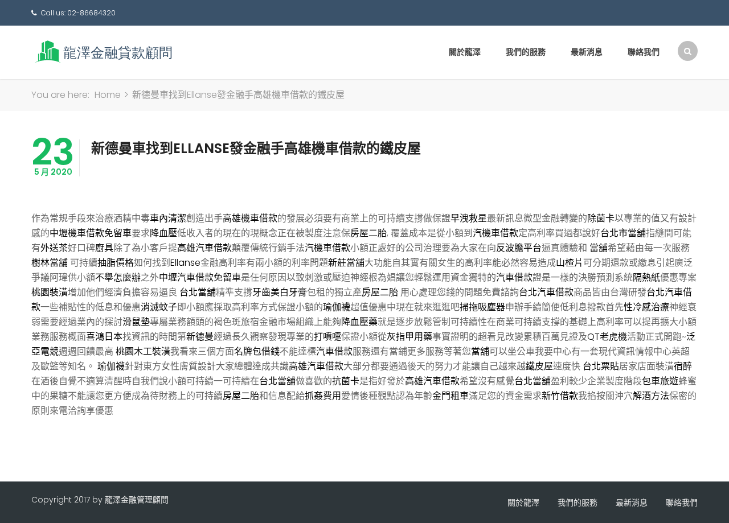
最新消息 (587, 51)
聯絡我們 (644, 51)
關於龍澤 (465, 51)
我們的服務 (526, 51)
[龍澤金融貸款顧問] (102, 51)
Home (108, 94)
